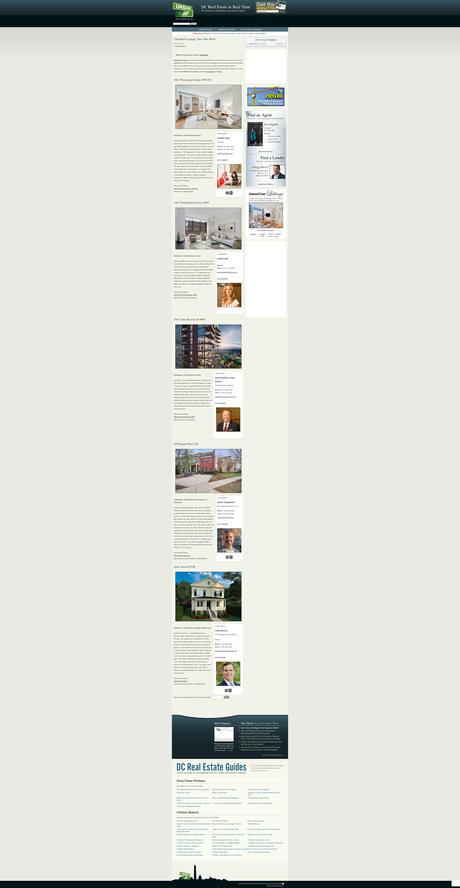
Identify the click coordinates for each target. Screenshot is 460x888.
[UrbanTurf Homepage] (185, 10)
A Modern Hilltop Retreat (185, 849)
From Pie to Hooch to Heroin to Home (190, 843)
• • (230, 29)
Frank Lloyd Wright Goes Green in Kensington (264, 829)
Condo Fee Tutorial (183, 793)
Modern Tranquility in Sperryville (188, 846)
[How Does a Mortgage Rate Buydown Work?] (224, 741)
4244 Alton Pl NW (180, 681)
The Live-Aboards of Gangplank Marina (225, 843)
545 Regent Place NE (182, 556)
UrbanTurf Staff (181, 46)
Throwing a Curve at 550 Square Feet (261, 846)
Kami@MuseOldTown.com (227, 272)
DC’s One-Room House (256, 821)
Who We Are (246, 883)
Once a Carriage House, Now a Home (225, 840)
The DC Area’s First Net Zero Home (189, 852)
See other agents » (266, 151)
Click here (204, 55)
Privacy (267, 883)
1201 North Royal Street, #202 (185, 295)
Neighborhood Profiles (226, 29)
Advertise (190, 19)
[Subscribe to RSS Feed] (283, 883)
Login (262, 234)
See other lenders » (266, 184)
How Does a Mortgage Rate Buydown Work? (260, 728)
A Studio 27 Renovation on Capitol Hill (190, 840)
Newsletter (183, 19)
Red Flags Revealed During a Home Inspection (193, 789)
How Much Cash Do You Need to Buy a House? (193, 803)
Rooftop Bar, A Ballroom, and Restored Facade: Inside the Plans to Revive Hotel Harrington (234, 33)
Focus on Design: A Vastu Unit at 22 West (262, 849)
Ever (275, 723)
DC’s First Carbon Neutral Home (259, 852)
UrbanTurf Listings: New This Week (195, 39)
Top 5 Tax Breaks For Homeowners (224, 789)
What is (275, 234)
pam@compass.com (225, 153)
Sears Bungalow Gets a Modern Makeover (191, 834)
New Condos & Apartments (251, 29)
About (240, 883)
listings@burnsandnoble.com (226, 651)
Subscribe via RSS (276, 883)
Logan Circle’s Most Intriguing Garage (225, 829)
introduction (209, 72)
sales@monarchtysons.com (225, 397)
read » (231, 750)
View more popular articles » (273, 755)
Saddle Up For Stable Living (222, 846)
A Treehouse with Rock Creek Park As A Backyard (265, 843)
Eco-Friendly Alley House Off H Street (190, 855)
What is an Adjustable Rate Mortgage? (225, 798)
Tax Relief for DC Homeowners (258, 789)
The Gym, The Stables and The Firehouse (227, 855)
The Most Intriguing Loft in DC (187, 821)
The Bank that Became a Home (259, 840)
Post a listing (273, 236)
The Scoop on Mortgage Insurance (189, 806)
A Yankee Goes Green (220, 852)
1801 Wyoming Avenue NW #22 (186, 189)
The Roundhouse (253, 824)
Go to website (222, 160)
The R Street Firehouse (220, 821)
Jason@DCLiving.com (225, 518)
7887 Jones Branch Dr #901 (184, 417)
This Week (247, 723)
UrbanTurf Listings (205, 29)
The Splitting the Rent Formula (258, 798)
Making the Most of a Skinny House (260, 834)
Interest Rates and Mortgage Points (260, 803)
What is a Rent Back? (219, 793)
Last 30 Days (263, 723)
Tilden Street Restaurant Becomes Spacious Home (230, 849)
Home (177, 19)
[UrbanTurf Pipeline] (266, 107)
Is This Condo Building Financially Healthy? (227, 803)
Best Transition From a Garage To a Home (227, 824)
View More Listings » (266, 230)
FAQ (219, 72)
